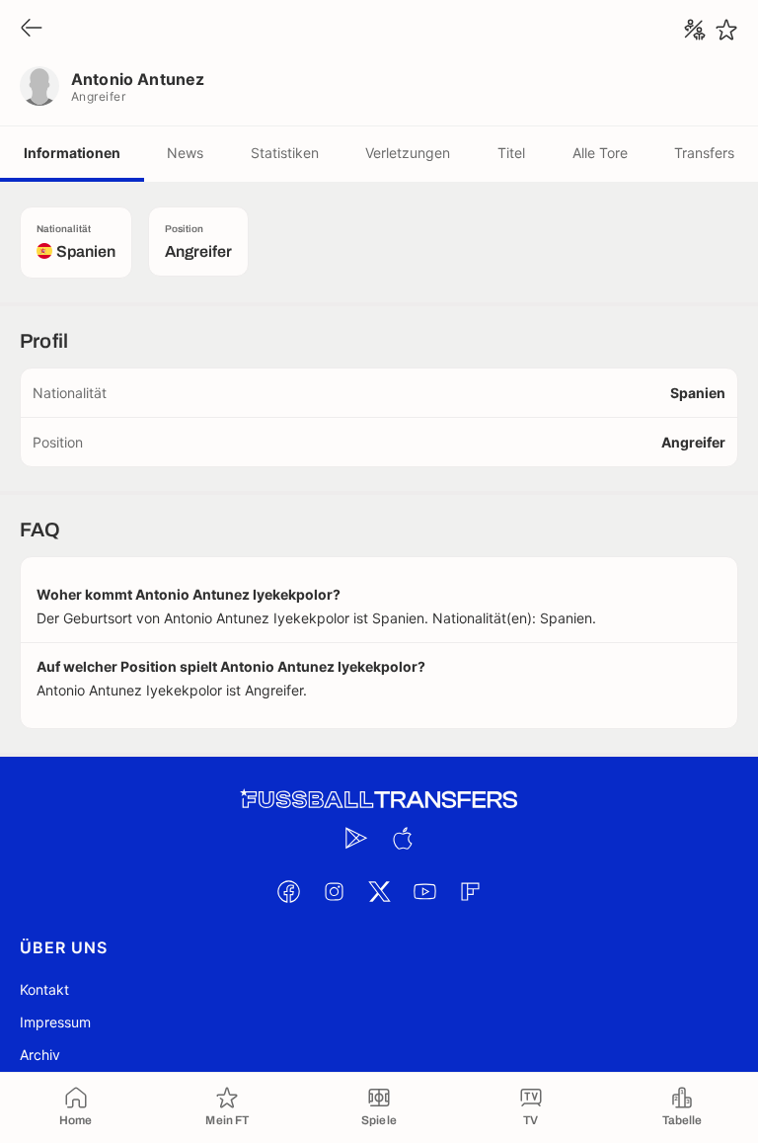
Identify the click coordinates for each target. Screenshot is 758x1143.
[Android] (356, 838)
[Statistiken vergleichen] (695, 29)
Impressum (55, 1022)
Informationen (72, 152)
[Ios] (402, 838)
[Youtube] (424, 891)
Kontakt (44, 989)
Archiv (40, 1054)
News (185, 152)
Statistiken (285, 152)
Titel (511, 152)
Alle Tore (600, 152)
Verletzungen (407, 152)
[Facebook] (288, 891)
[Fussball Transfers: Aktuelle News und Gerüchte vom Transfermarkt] (379, 799)
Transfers (704, 152)
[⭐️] (726, 29)
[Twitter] (379, 891)
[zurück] (31, 29)
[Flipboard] (470, 891)
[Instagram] (333, 891)
